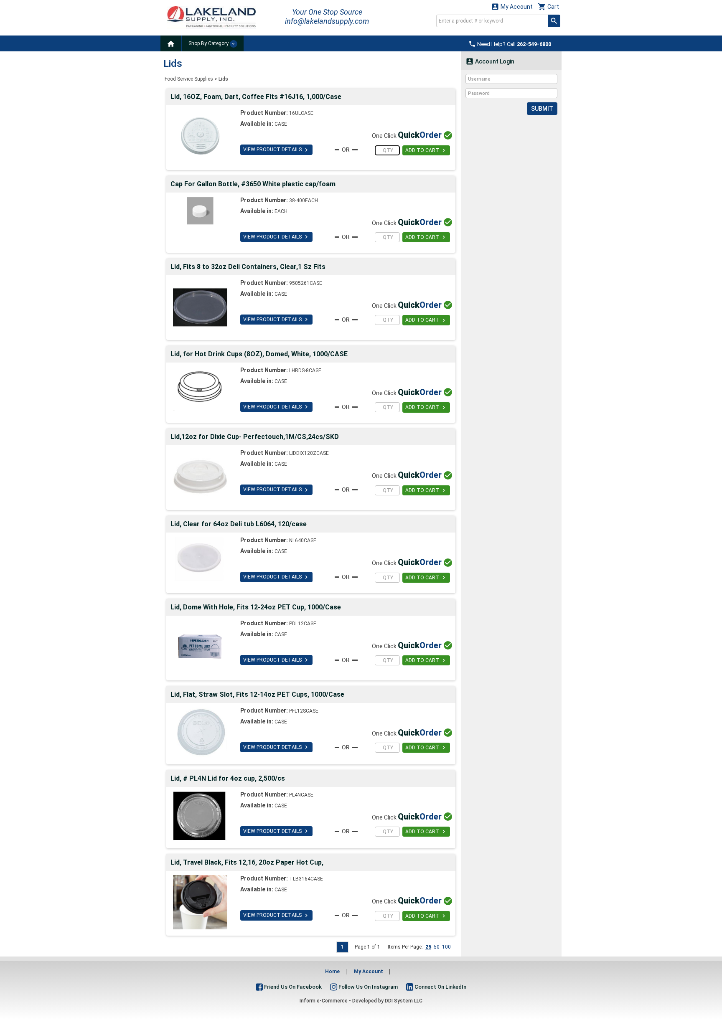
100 (446, 947)
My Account (512, 6)
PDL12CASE (302, 624)
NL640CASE (302, 540)
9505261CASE (305, 283)
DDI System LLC (403, 1001)
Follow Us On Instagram (367, 987)
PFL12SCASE (303, 711)
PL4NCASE (301, 795)
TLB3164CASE (306, 879)
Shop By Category (209, 43)
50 (437, 947)
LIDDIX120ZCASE (309, 453)
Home (332, 971)
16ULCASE (301, 113)
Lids (223, 79)
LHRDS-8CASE (305, 370)
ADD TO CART (426, 150)
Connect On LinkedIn (439, 987)
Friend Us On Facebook (292, 987)
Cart (548, 6)
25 (428, 947)
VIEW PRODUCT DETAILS (276, 150)
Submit (542, 108)
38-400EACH (303, 200)
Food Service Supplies (189, 79)
